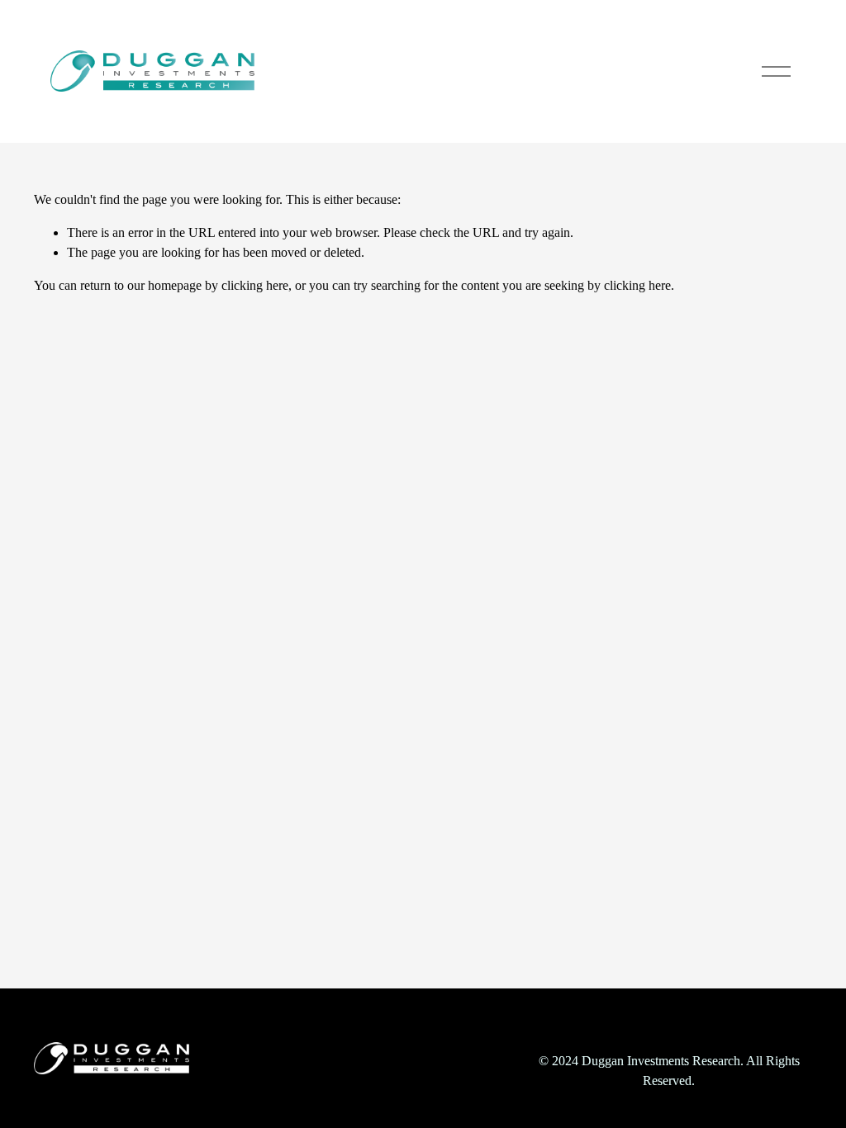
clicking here (254, 285)
